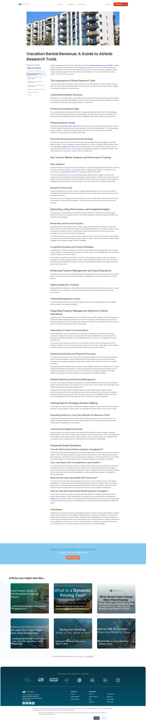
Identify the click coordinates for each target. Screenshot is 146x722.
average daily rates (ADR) (68, 172)
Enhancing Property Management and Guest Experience (35, 82)
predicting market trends (69, 126)
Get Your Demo (73, 558)
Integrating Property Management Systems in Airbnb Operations (36, 86)
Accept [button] (96, 718)
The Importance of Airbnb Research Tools (35, 71)
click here (89, 656)
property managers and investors (66, 146)
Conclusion (29, 95)
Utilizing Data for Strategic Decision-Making (36, 89)
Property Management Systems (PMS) (100, 65)
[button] (61, 4)
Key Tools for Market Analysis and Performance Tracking (34, 74)
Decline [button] (104, 718)
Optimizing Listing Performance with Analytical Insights (34, 78)
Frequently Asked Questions (33, 92)
